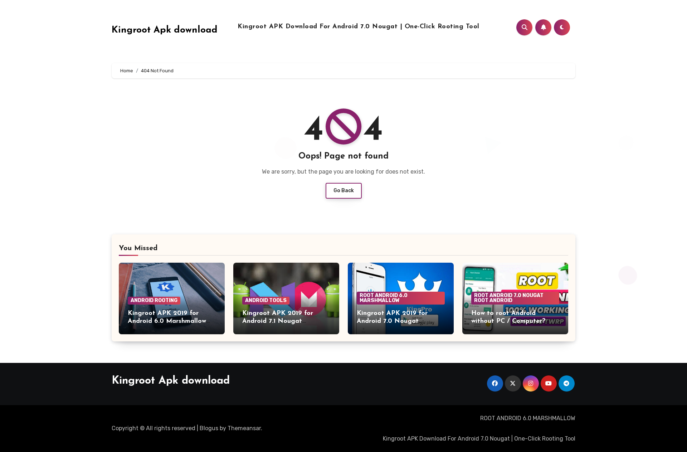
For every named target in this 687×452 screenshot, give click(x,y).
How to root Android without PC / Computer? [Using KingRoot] (508, 321)
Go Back (343, 191)
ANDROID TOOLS (266, 300)
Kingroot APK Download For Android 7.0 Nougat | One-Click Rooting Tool (358, 27)
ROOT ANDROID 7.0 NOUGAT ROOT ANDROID (509, 297)
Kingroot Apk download (165, 30)
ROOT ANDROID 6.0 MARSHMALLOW (384, 297)
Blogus (209, 428)
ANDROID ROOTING (154, 300)
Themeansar (244, 428)
